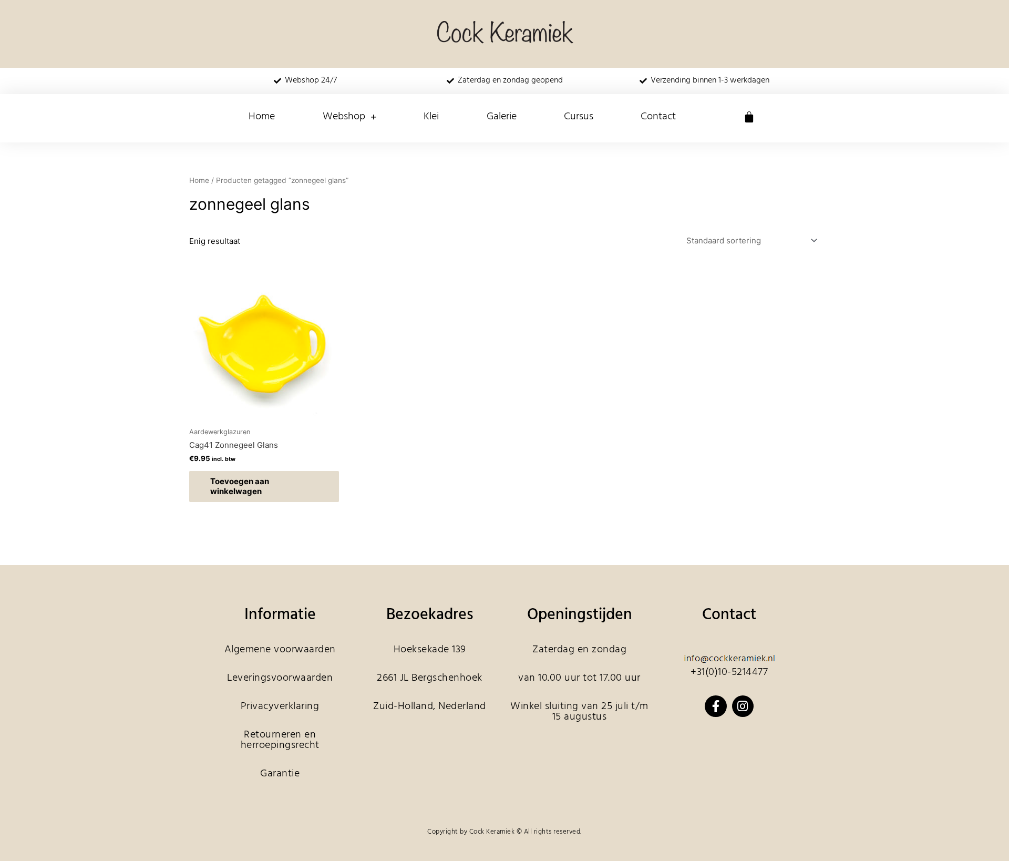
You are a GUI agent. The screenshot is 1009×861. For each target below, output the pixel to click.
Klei (431, 116)
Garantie (280, 773)
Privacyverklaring (280, 706)
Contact (658, 116)
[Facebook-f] (715, 706)
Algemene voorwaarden (280, 649)
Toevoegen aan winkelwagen (239, 486)
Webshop (344, 116)
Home (262, 116)
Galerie (502, 116)
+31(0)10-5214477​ (729, 672)
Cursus (578, 116)
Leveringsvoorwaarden (280, 678)
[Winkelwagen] (749, 117)
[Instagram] (743, 706)
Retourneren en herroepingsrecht (280, 740)
